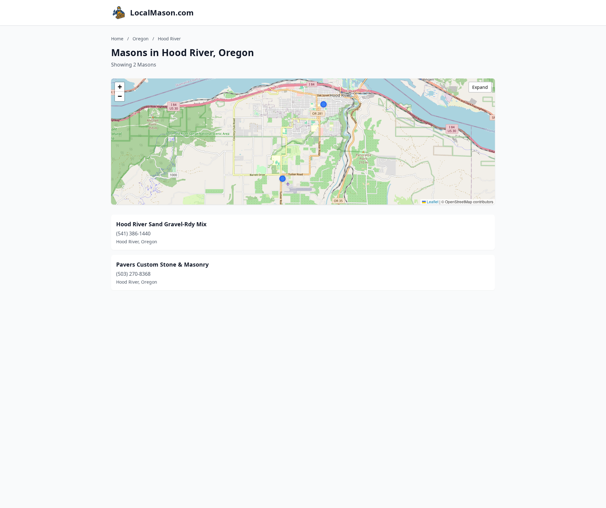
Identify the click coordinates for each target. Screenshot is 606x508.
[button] (323, 104)
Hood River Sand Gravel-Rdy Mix (161, 224)
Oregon (141, 39)
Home (117, 39)
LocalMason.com (162, 13)
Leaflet (432, 201)
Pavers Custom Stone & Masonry (162, 264)
